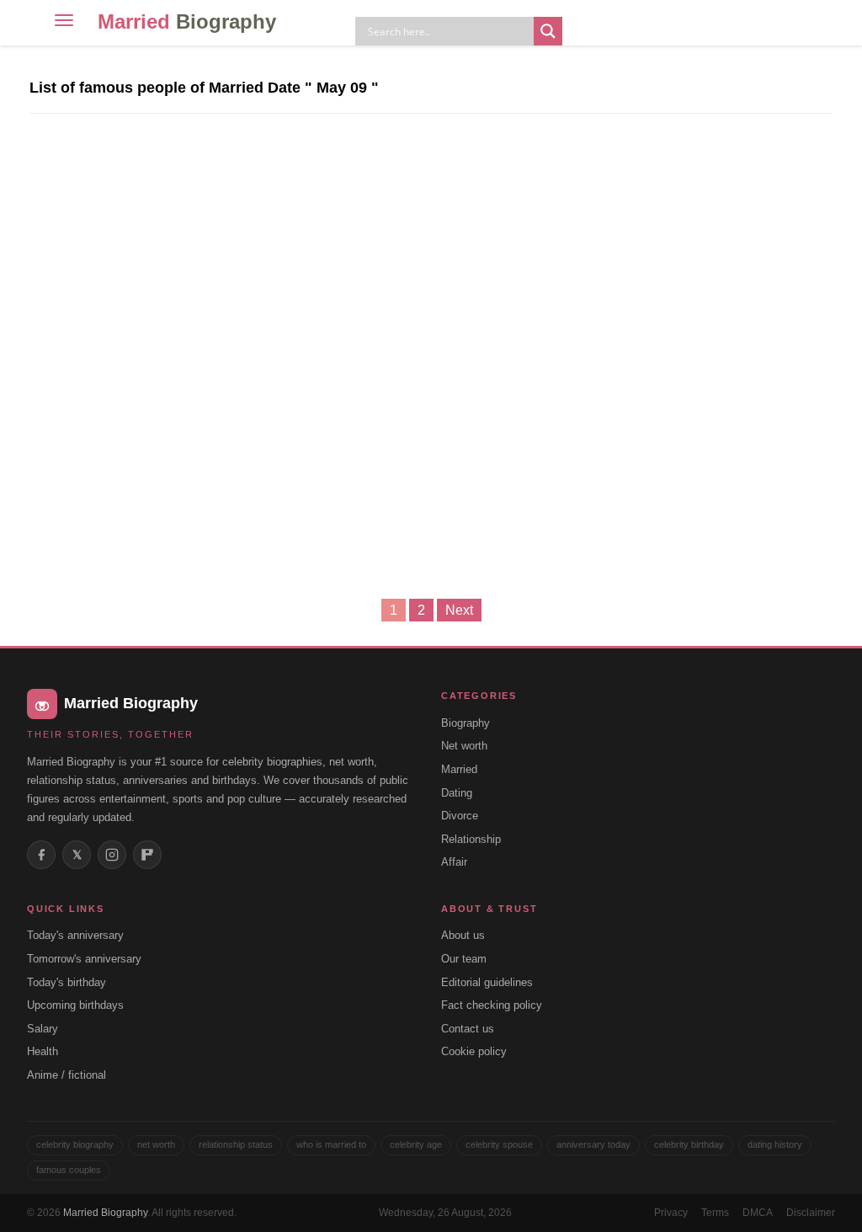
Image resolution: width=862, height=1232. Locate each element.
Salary (42, 1028)
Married (187, 21)
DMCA (757, 1213)
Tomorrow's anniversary (84, 958)
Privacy (671, 1213)
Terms (715, 1213)
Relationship (471, 839)
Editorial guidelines (487, 982)
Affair (454, 862)
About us (463, 935)
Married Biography (105, 1213)
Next (459, 610)
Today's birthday (66, 982)
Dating (456, 793)
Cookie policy (474, 1051)
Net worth (464, 745)
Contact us (467, 1028)
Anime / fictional (66, 1075)
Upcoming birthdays (75, 1005)
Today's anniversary (75, 935)
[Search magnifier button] (548, 31)
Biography (465, 723)
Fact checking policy (491, 1005)
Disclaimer (810, 1213)
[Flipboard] (147, 854)
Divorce (459, 815)
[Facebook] (41, 854)
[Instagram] (112, 854)
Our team (464, 958)
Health (42, 1051)
